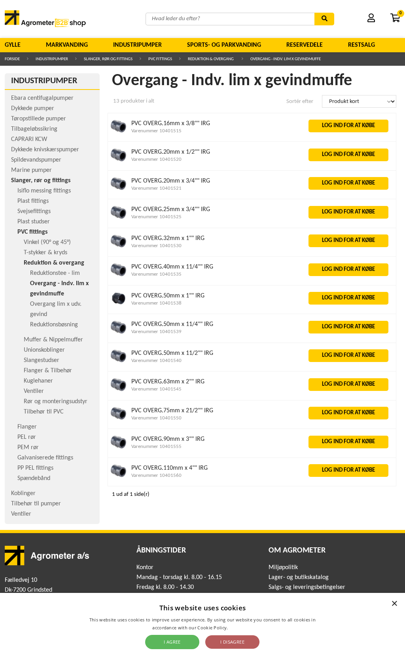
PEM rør (28, 447)
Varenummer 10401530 (156, 245)
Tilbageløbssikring (34, 129)
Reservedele (304, 45)
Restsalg (361, 45)
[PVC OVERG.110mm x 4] (118, 477)
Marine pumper (31, 170)
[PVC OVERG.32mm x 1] (118, 248)
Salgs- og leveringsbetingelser (307, 587)
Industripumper (137, 45)
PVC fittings (160, 59)
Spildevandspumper (36, 160)
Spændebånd (33, 478)
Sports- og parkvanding (224, 45)
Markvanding (67, 45)
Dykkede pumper (32, 108)
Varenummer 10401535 (156, 274)
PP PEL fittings (35, 468)
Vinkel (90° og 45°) (47, 242)
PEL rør (26, 437)
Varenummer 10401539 (156, 331)
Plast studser (33, 222)
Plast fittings (33, 201)
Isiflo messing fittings (44, 191)
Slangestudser (41, 360)
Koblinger (23, 493)
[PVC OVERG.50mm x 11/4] (118, 334)
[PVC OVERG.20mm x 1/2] (118, 162)
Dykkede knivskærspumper (45, 150)
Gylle (13, 45)
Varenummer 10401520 (156, 159)
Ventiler (34, 391)
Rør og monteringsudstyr (55, 401)
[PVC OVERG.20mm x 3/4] (118, 190)
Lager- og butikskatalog (299, 577)
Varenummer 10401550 (156, 418)
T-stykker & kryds (45, 253)
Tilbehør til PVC (44, 412)
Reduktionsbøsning (54, 325)
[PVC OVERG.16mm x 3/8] (118, 133)
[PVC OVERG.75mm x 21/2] (118, 420)
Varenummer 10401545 (156, 389)
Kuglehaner (38, 381)
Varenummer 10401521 (156, 188)
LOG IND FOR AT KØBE (348, 126)
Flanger (27, 427)
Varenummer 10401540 (156, 360)
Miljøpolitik (283, 567)
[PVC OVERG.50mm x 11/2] (118, 363)
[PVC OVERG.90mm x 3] (118, 449)
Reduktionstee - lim (55, 273)
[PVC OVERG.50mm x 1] (118, 305)
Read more (241, 628)
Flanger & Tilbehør (48, 371)
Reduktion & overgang (211, 59)
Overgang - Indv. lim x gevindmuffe (285, 59)
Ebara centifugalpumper (42, 98)
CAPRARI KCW (29, 139)
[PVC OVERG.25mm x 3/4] (118, 219)
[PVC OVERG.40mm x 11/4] (118, 277)
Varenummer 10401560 (156, 475)
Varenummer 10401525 (156, 216)
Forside (12, 59)
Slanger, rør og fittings (108, 59)
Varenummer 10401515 (156, 130)
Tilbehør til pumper (36, 504)
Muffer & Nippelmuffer (53, 340)
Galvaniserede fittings (45, 458)
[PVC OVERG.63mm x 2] (118, 391)
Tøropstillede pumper (38, 119)
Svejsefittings (34, 211)
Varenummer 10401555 (156, 446)
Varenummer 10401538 (156, 303)
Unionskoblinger (44, 350)
